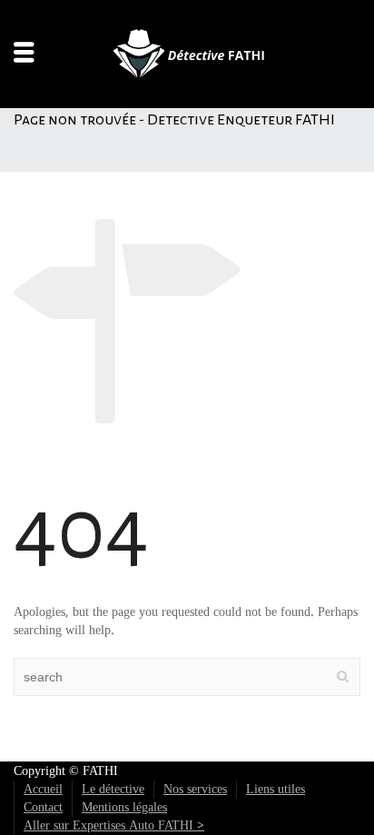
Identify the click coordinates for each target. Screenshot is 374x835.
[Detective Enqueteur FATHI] (187, 54)
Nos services (195, 789)
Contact (43, 808)
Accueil (43, 789)
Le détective (113, 789)
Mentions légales (124, 808)
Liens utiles (275, 789)
